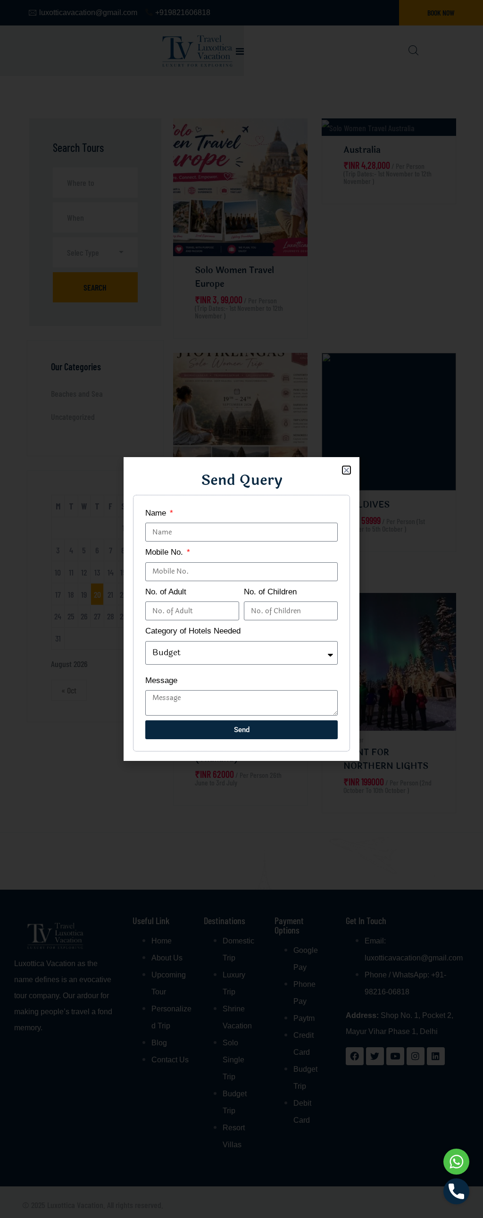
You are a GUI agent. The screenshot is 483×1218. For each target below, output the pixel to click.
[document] (241, 609)
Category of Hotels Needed (193, 630)
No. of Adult (165, 591)
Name (156, 513)
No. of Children (270, 591)
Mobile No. (165, 552)
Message (161, 680)
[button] (346, 470)
